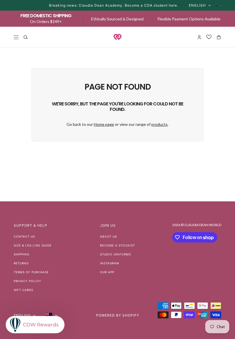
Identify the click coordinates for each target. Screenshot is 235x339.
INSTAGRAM (109, 263)
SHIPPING (21, 254)
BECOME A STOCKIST (117, 245)
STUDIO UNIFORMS (115, 254)
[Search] (25, 37)
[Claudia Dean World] (117, 37)
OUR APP (107, 272)
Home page (104, 124)
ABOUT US (108, 236)
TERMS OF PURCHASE (31, 272)
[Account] (199, 37)
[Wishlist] (209, 37)
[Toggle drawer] (16, 37)
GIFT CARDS (23, 290)
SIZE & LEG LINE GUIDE (33, 245)
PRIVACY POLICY (27, 281)
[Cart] (218, 37)
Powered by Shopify (117, 315)
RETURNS (21, 263)
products (159, 124)
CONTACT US (24, 236)
